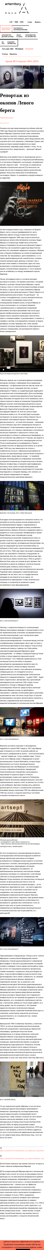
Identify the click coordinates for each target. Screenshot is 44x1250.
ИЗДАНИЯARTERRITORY (11, 42)
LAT (11, 22)
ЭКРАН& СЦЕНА (19, 35)
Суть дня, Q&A (7, 49)
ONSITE (3, 42)
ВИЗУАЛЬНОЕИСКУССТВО (6, 28)
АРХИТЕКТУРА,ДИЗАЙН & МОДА (8, 35)
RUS (21, 22)
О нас (30, 22)
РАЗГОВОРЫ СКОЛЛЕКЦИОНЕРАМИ (20, 28)
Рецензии (29, 49)
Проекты (13, 54)
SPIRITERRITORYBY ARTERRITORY (30, 35)
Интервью (19, 49)
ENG (16, 22)
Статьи (5, 54)
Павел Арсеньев (6, 118)
